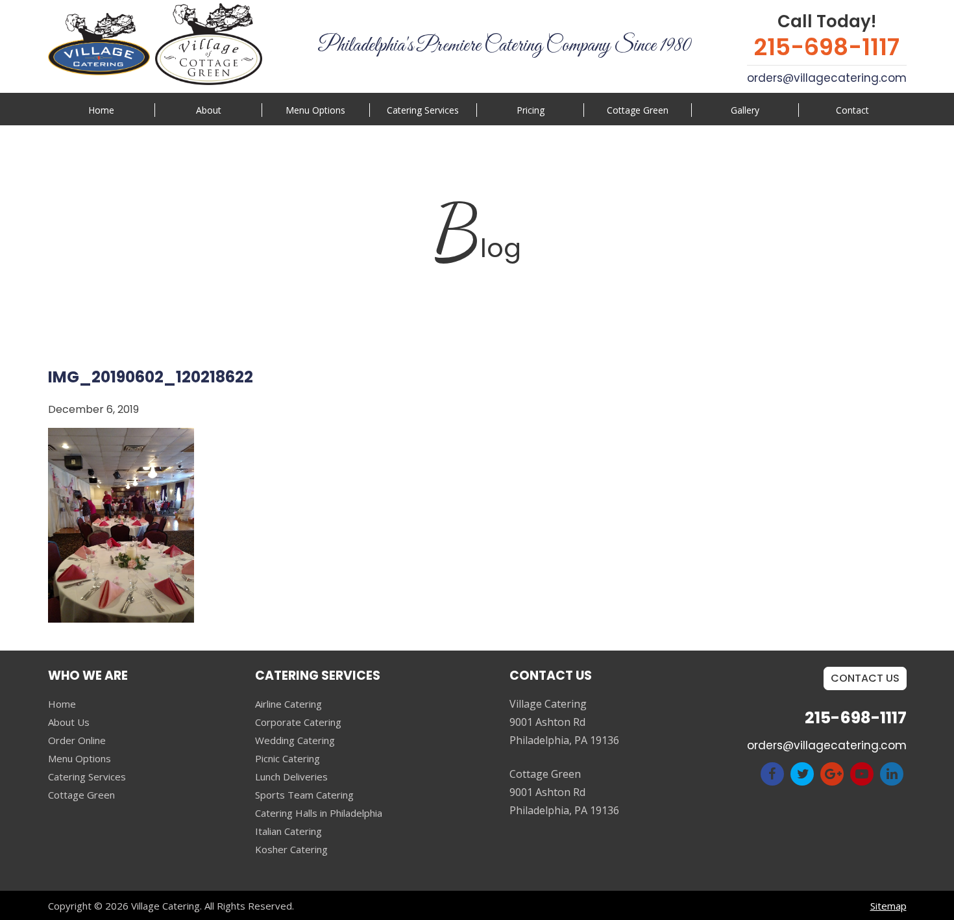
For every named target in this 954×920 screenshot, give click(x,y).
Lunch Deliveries (291, 776)
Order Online (77, 740)
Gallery (745, 110)
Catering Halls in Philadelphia (318, 812)
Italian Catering (288, 831)
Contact (852, 110)
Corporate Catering (298, 721)
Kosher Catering (291, 849)
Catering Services (87, 776)
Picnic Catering (287, 758)
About (208, 110)
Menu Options (315, 110)
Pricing (530, 110)
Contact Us (865, 678)
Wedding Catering (295, 740)
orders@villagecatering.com (827, 78)
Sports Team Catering (304, 794)
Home (101, 110)
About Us (69, 721)
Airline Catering (288, 703)
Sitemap (888, 905)
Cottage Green (637, 110)
